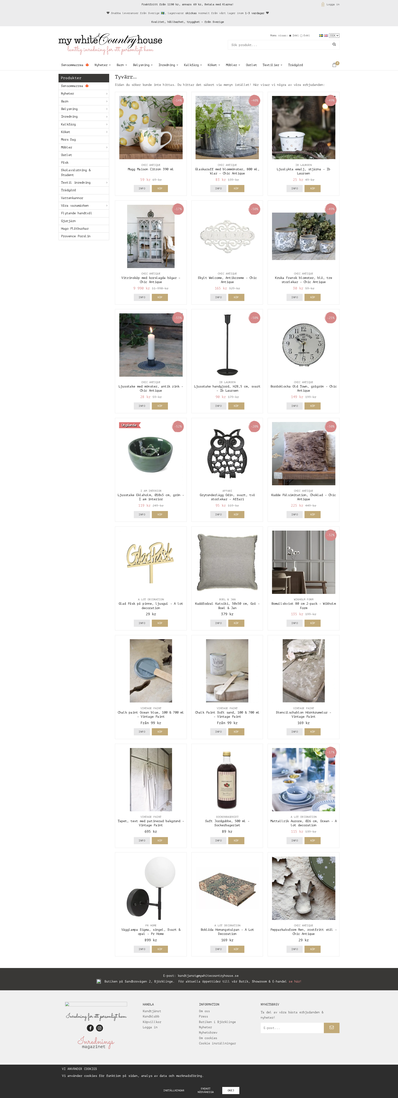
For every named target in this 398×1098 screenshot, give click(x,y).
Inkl (296, 35)
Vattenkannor (72, 198)
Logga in (333, 4)
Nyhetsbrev (208, 1032)
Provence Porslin (76, 236)
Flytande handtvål (76, 213)
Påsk (64, 162)
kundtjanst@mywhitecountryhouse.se (208, 975)
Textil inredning (76, 182)
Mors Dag (68, 139)
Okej (231, 1090)
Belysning (141, 65)
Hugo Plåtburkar (75, 228)
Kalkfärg (191, 65)
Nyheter (101, 65)
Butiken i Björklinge (217, 1022)
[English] (326, 35)
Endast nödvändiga (206, 1090)
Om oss (204, 1011)
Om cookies (208, 1038)
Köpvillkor (152, 1022)
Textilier (271, 65)
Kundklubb (151, 1016)
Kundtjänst (152, 1011)
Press (203, 1016)
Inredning (166, 65)
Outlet (251, 65)
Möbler (231, 65)
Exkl (307, 35)
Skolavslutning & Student (76, 172)
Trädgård (295, 65)
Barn (120, 65)
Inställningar (173, 1090)
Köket (212, 65)
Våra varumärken (75, 205)
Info (142, 188)
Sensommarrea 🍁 (75, 65)
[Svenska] (321, 35)
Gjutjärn (68, 221)
